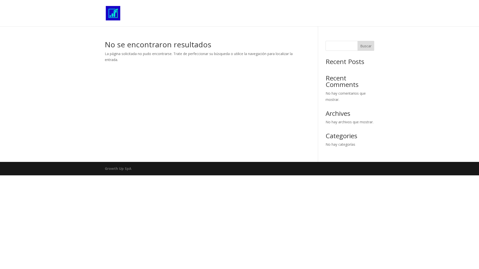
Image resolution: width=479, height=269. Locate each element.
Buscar (365, 46)
